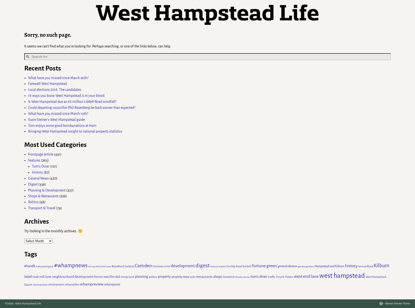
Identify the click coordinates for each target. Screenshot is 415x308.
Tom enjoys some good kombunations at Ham (62, 126)
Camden (143, 265)
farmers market (218, 266)
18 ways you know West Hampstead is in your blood (66, 96)
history (351, 266)
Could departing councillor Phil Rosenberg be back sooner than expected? (81, 108)
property (164, 277)
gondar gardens (306, 266)
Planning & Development (47, 190)
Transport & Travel (41, 208)
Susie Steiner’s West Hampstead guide (56, 120)
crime (167, 266)
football (247, 266)
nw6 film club (112, 277)
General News (38, 178)
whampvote (112, 284)
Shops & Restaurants (43, 196)
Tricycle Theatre (284, 277)
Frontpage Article (40, 154)
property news (180, 277)
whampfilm (72, 284)
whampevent (56, 284)
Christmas (158, 266)
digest (202, 265)
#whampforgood (44, 266)
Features (34, 160)
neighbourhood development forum (77, 277)
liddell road (31, 277)
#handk (29, 266)
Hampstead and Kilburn (329, 266)
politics (153, 276)
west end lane (306, 276)
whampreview (92, 284)
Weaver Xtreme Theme (397, 303)
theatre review (242, 277)
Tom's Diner (40, 166)
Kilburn (381, 265)
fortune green (264, 265)
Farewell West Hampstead (47, 84)
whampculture (40, 284)
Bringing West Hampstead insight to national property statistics (75, 131)
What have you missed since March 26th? (58, 78)
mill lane (45, 277)
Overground (127, 277)
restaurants (204, 277)
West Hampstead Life (28, 303)
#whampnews (70, 265)
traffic (271, 277)
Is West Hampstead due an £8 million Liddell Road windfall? (72, 102)
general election (287, 266)
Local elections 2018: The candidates (54, 90)
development (183, 266)
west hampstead (342, 275)
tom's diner (258, 277)
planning (141, 277)
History (37, 172)
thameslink (229, 277)
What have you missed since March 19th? (58, 114)
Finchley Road (234, 266)
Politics (33, 202)
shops (217, 277)
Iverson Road (365, 266)
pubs (192, 277)
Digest (33, 184)
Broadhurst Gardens (123, 266)
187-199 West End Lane (99, 266)
